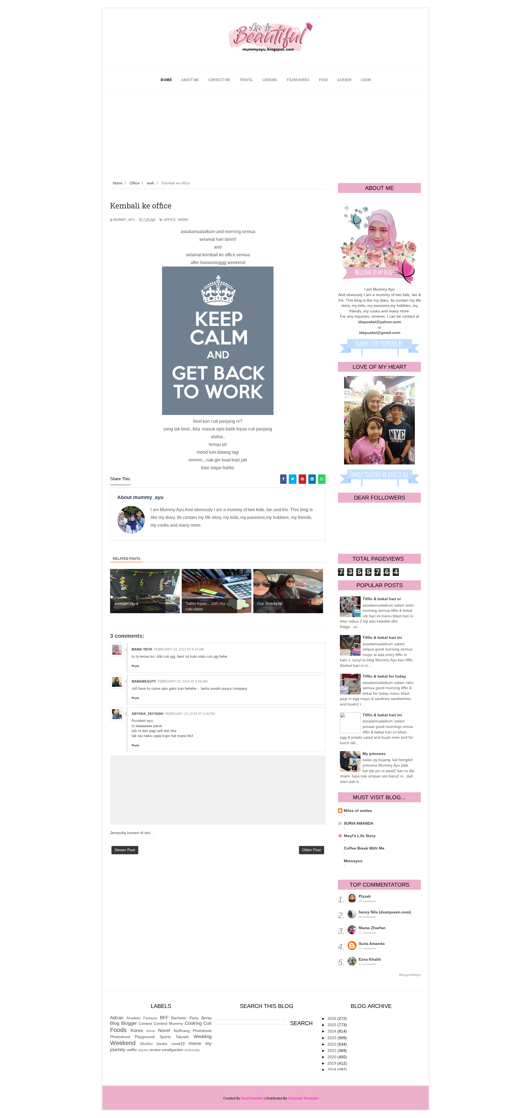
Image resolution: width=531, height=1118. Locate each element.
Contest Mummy (168, 1023)
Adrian (116, 1017)
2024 (332, 1031)
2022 (332, 1044)
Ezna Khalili (370, 959)
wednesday (192, 1050)
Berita (206, 1018)
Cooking (193, 1023)
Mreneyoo (353, 861)
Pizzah (365, 896)
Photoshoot (120, 1037)
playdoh (143, 1050)
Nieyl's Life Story (360, 836)
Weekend (123, 1042)
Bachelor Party (185, 1018)
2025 (332, 1025)
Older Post (311, 850)
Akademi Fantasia (141, 1018)
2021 (332, 1050)
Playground (145, 1037)
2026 (332, 1018)
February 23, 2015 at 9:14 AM (179, 649)
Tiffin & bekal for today (384, 676)
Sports (165, 1037)
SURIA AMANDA (358, 823)
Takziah (182, 1037)
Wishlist (146, 1044)
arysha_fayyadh (147, 714)
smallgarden (172, 1050)
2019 (332, 1063)
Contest (145, 1023)
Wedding (203, 1036)
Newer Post (125, 850)
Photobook (202, 1030)
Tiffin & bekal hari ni (382, 599)
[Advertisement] (265, 133)
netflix (132, 1050)
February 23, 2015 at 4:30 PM (190, 714)
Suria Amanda (372, 943)
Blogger (129, 1023)
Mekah (150, 1031)
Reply (135, 665)
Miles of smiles (358, 810)
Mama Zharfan (372, 928)
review (155, 1050)
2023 (332, 1038)
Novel (164, 1030)
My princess (374, 753)
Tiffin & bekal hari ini (382, 637)
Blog (114, 1023)
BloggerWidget (410, 974)
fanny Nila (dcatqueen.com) (385, 912)
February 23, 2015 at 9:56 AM (182, 681)
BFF (164, 1017)
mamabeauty (144, 681)
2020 (332, 1057)
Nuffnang (182, 1030)
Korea (137, 1030)
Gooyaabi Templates (303, 1098)
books (162, 1043)
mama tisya (142, 649)
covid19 (178, 1043)
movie (195, 1043)
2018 (332, 1069)
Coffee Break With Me (364, 848)
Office (170, 220)
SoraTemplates (252, 1098)
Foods (118, 1029)
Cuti (207, 1023)
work (183, 220)
